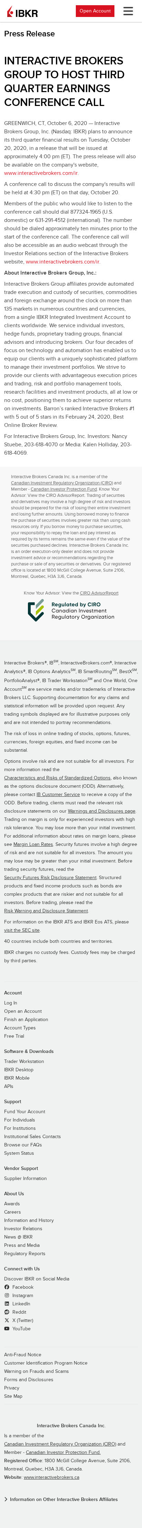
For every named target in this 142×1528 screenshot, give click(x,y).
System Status (19, 1153)
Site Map (13, 1396)
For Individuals (19, 1120)
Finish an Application (26, 1019)
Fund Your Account (24, 1112)
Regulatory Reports (24, 1254)
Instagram (22, 1295)
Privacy (11, 1388)
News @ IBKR (18, 1237)
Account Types (20, 1028)
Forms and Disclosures (28, 1380)
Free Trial (14, 1036)
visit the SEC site (22, 930)
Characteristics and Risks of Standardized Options (57, 778)
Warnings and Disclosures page (101, 811)
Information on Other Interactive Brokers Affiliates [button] (64, 1499)
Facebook (22, 1287)
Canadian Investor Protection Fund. (63, 1452)
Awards (12, 1204)
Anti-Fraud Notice (22, 1355)
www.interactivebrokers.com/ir (41, 173)
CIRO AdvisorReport (99, 593)
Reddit (18, 1312)
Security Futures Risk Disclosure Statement (50, 878)
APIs (8, 1086)
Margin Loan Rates (33, 844)
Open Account (95, 11)
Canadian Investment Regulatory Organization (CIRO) (62, 483)
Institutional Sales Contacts (32, 1137)
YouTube (21, 1329)
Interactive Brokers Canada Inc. (71, 1426)
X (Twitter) (22, 1320)
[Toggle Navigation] (127, 11)
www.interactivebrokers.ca (51, 1477)
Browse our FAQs (23, 1145)
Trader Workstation (24, 1061)
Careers (12, 1212)
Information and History (29, 1220)
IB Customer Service (58, 794)
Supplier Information (25, 1178)
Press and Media (22, 1245)
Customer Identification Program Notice (46, 1363)
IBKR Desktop (18, 1070)
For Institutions (20, 1128)
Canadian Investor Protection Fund (64, 489)
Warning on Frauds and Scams (36, 1371)
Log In (10, 1003)
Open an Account (23, 1011)
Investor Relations (23, 1229)
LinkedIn (20, 1304)
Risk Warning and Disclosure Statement (46, 911)
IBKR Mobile (17, 1078)
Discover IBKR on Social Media (36, 1279)
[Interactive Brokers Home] (22, 11)
